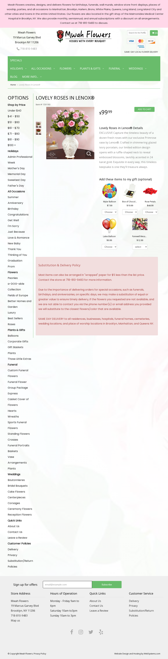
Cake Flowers (16, 492)
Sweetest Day (17, 180)
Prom (11, 266)
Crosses (13, 440)
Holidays (16, 68)
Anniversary (15, 203)
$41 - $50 (14, 116)
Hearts (12, 411)
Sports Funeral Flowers (17, 425)
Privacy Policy (40, 653)
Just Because (16, 232)
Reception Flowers (20, 515)
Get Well (13, 220)
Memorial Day (17, 174)
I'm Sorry (13, 226)
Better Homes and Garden (19, 304)
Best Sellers (15, 318)
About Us (13, 526)
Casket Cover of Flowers (18, 402)
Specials (16, 60)
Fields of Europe (18, 295)
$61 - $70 (14, 128)
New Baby (14, 243)
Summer (13, 197)
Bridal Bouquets (18, 486)
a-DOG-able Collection (16, 286)
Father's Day (16, 186)
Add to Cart (144, 109)
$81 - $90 (13, 139)
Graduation (15, 261)
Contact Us (15, 532)
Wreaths (13, 416)
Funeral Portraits (18, 445)
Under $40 (14, 110)
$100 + (12, 145)
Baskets (13, 451)
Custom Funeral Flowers (18, 373)
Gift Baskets (15, 347)
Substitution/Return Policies (20, 563)
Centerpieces (16, 497)
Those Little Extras (19, 359)
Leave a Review (17, 538)
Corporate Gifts (18, 341)
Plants (12, 353)
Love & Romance (18, 238)
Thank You (14, 249)
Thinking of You (17, 255)
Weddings (136, 68)
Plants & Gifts (90, 68)
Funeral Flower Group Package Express (18, 387)
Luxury (12, 312)
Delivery (13, 549)
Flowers (66, 68)
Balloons (13, 336)
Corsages (14, 503)
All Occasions (41, 68)
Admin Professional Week (20, 159)
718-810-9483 (28, 49)
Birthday (13, 209)
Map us (15, 620)
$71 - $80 (14, 134)
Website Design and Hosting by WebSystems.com (137, 653)
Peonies (13, 278)
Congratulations (18, 214)
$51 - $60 (14, 122)
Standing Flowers (19, 434)
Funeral (114, 68)
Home (13, 84)
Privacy (12, 555)
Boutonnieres (16, 480)
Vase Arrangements (17, 460)
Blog (13, 77)
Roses (11, 324)
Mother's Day (16, 168)
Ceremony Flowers (20, 509)
